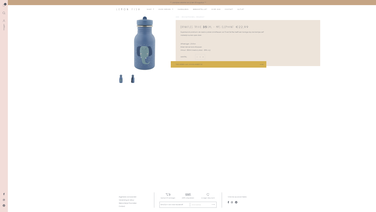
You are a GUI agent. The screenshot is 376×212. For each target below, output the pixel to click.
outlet (240, 9)
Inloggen (4, 27)
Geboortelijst (200, 9)
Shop (149, 9)
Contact (229, 9)
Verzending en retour (126, 200)
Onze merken (165, 9)
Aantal (184, 57)
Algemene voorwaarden (127, 197)
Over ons (216, 9)
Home (177, 17)
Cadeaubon (183, 9)
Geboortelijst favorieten (128, 203)
